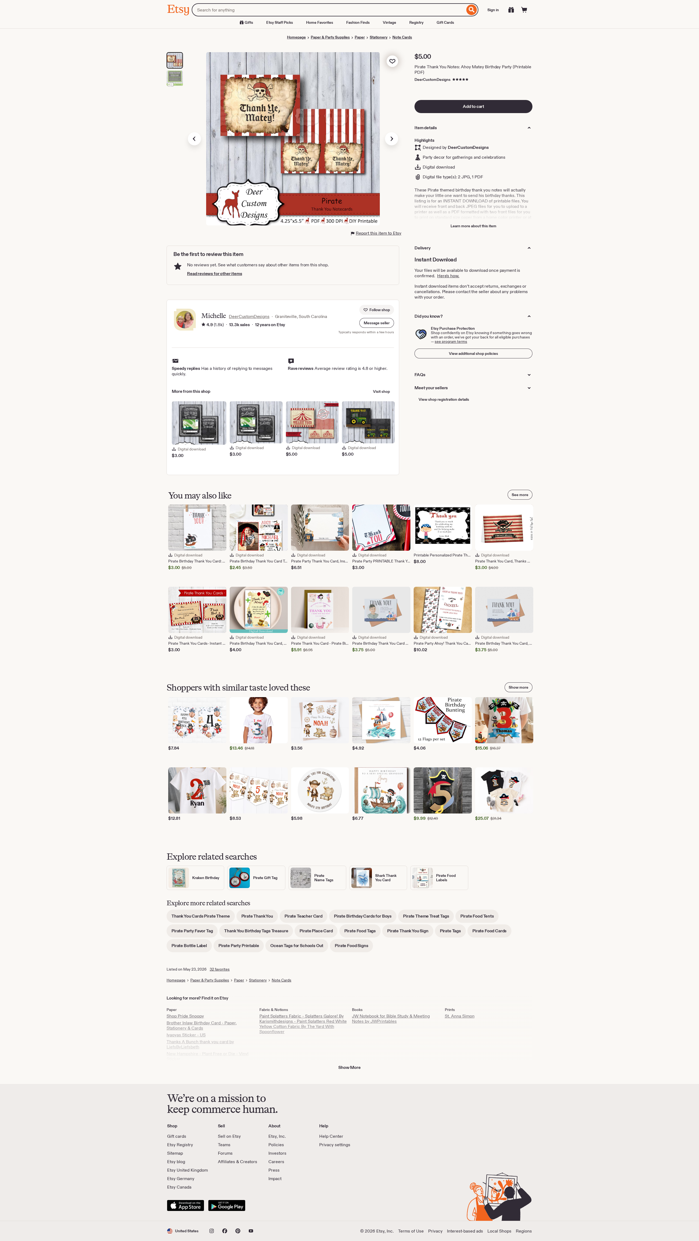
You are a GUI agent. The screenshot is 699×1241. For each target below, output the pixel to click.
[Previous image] (194, 138)
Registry (416, 22)
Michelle (213, 316)
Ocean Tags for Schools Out (299, 947)
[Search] (471, 9)
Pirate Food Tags (362, 933)
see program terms (451, 341)
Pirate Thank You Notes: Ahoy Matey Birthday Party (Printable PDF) (472, 69)
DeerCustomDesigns (432, 79)
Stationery (378, 37)
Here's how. (448, 275)
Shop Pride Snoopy (185, 1016)
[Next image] (391, 138)
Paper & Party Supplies (330, 37)
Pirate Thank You (259, 918)
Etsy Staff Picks (279, 22)
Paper (360, 37)
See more (520, 495)
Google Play (226, 1205)
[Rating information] (203, 325)
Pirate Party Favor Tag (194, 933)
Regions (524, 1231)
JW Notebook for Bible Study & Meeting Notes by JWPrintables (391, 1018)
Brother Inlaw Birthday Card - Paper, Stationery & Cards (202, 1025)
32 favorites (220, 969)
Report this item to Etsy (378, 233)
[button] (376, 323)
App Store (185, 1205)
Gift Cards (445, 22)
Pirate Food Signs (354, 947)
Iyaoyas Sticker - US (186, 1034)
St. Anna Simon (460, 1016)
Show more (518, 687)
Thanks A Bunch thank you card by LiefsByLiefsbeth (200, 1044)
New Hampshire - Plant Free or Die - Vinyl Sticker (207, 1056)
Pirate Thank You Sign (410, 933)
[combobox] (328, 9)
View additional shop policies (473, 353)
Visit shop (381, 391)
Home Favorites (319, 22)
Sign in (493, 10)
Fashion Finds (358, 22)
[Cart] (524, 9)
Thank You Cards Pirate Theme (203, 918)
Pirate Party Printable (241, 947)
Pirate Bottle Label (191, 947)
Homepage (296, 37)
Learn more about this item (473, 226)
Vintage (389, 22)
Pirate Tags (453, 933)
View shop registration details (444, 399)
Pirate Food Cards (491, 933)
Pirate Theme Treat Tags (428, 918)
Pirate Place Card (318, 933)
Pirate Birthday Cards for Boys (365, 918)
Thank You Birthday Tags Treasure (258, 933)
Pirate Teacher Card (306, 918)
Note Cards (402, 37)
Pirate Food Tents (479, 918)
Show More (349, 1067)
